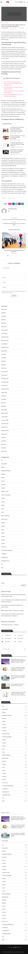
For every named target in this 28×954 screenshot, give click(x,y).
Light (14, 749)
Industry (14, 739)
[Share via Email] (22, 204)
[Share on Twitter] (16, 204)
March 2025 (4, 368)
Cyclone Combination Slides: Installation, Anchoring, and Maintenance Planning (18, 669)
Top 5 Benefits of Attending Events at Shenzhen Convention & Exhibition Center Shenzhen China (13, 83)
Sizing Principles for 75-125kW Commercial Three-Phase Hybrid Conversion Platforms (18, 694)
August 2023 (4, 434)
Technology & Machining (14, 785)
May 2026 (3, 319)
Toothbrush (14, 788)
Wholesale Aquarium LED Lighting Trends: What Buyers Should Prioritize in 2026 (18, 661)
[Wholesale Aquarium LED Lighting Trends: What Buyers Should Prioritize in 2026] (5, 661)
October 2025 (4, 344)
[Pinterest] (19, 2)
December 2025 (4, 337)
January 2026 (4, 333)
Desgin (14, 721)
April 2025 (3, 364)
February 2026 (4, 330)
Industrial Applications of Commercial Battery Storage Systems (17, 144)
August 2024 (4, 392)
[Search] (26, 2)
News (14, 767)
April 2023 (3, 448)
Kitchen (14, 746)
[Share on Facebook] (13, 204)
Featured (4, 198)
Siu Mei (14, 779)
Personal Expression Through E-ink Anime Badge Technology (17, 137)
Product (14, 773)
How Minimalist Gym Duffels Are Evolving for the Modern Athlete (18, 677)
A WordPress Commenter (6, 624)
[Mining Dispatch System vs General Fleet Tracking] (5, 686)
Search (2, 583)
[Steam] (24, 2)
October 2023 (4, 427)
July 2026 (3, 312)
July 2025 (3, 354)
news (9, 198)
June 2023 (3, 441)
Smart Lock (14, 782)
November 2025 (4, 340)
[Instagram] (18, 2)
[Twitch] (22, 2)
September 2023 (5, 430)
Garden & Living (14, 733)
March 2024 (4, 409)
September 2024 (5, 389)
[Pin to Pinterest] (19, 204)
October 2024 (4, 385)
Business (14, 718)
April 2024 (3, 406)
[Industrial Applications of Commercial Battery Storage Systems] (6, 145)
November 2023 (4, 423)
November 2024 (4, 382)
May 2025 (3, 361)
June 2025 (3, 357)
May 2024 (3, 402)
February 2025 (4, 371)
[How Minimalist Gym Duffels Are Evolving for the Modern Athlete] (5, 678)
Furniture (14, 730)
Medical (14, 764)
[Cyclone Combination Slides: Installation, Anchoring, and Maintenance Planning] (5, 669)
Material (14, 761)
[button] (3, 245)
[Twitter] (16, 2)
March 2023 (4, 451)
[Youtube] (21, 2)
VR (14, 798)
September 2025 (5, 347)
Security (14, 776)
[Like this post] (10, 204)
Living (14, 752)
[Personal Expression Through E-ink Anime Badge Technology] (6, 138)
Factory (14, 724)
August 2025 (4, 350)
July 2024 (3, 396)
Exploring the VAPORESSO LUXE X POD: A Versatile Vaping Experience (17, 151)
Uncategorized (14, 791)
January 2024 (4, 416)
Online (14, 770)
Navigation (16, 624)
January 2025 (4, 375)
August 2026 (4, 309)
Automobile (14, 709)
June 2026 (3, 316)
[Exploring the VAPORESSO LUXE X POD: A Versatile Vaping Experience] (6, 152)
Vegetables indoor (14, 795)
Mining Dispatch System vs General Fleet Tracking (12, 610)
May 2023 (3, 444)
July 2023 (3, 437)
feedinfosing (5, 28)
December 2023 (4, 420)
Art (14, 706)
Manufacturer (14, 758)
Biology (14, 712)
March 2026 (4, 326)
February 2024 (4, 413)
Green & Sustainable (14, 736)
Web (13, 198)
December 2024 (4, 378)
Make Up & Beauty (14, 755)
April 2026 (3, 323)
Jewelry (14, 743)
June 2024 (3, 399)
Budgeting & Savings (14, 715)
